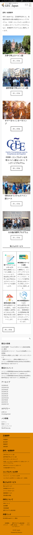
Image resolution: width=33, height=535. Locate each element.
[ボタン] (26, 5)
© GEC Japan (16, 530)
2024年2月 (4, 391)
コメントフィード (6, 426)
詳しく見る (16, 61)
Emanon (20, 532)
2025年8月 (4, 389)
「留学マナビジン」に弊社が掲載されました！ (14, 359)
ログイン (4, 422)
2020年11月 (5, 404)
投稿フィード (5, 424)
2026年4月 (4, 385)
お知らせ (4, 412)
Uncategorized (5, 414)
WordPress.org (5, 428)
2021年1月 (4, 402)
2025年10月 (5, 387)
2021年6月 (4, 400)
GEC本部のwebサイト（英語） (10, 518)
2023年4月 (4, 393)
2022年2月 (4, 396)
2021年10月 (5, 398)
